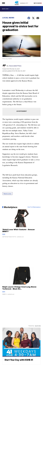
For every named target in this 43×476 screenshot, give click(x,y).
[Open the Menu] (3, 3)
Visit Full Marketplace (34, 207)
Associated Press (15, 66)
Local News (8, 18)
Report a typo (8, 193)
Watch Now (37, 3)
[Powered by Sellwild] (38, 326)
